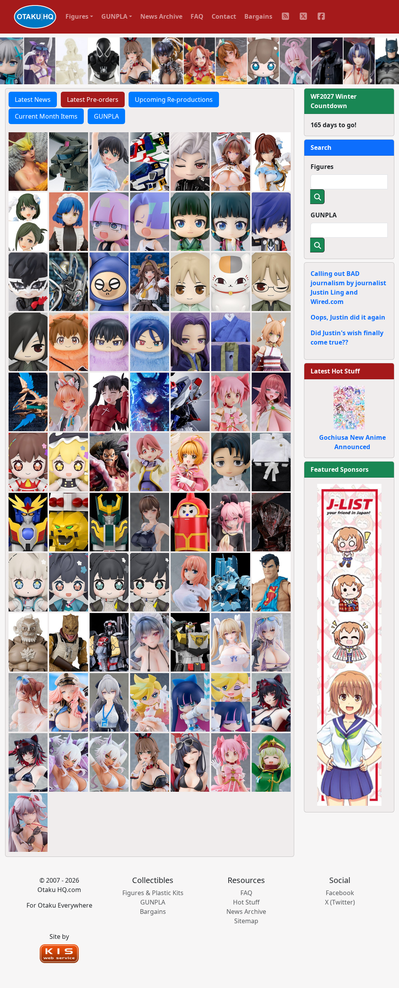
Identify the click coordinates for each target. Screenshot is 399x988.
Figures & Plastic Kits (153, 892)
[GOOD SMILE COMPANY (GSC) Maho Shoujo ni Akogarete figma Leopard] (271, 761)
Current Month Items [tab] (46, 116)
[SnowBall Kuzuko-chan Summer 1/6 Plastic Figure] (28, 821)
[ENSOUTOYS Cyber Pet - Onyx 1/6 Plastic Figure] (271, 701)
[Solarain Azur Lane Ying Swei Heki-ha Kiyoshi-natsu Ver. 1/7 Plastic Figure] (271, 641)
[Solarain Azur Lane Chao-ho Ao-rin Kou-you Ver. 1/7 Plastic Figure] (28, 701)
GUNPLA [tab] (106, 116)
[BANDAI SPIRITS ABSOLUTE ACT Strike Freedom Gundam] (190, 401)
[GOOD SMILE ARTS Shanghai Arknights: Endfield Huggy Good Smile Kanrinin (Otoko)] (149, 581)
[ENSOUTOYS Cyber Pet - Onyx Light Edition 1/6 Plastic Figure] (28, 761)
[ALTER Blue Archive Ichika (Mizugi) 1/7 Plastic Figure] (190, 761)
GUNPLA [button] (114, 16)
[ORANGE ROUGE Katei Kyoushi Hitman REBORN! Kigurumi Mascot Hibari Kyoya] (109, 341)
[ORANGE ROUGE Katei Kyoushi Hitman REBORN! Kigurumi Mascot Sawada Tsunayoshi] (68, 341)
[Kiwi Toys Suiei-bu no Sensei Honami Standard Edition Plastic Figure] (149, 521)
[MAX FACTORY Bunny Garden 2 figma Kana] (149, 761)
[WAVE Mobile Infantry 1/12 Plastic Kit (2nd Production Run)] (68, 160)
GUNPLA (324, 215)
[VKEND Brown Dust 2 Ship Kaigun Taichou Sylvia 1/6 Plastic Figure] (68, 701)
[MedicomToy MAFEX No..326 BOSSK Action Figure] (68, 641)
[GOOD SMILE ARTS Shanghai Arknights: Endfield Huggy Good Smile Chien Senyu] (68, 581)
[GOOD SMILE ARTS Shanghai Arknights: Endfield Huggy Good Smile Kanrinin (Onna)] (109, 581)
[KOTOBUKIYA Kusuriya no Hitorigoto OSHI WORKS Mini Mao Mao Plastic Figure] (190, 221)
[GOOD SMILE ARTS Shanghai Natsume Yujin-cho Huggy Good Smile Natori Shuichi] (271, 281)
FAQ (197, 16)
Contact (224, 16)
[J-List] (349, 644)
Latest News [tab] (33, 99)
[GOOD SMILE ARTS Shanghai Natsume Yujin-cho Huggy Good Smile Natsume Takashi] (190, 281)
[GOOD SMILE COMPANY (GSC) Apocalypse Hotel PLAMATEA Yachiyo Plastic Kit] (149, 461)
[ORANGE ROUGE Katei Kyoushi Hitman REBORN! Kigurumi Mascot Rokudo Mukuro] (149, 341)
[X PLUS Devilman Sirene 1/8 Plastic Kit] (28, 160)
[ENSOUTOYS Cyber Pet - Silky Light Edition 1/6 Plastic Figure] (109, 761)
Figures (322, 166)
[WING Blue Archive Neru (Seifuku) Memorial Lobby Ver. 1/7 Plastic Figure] (68, 401)
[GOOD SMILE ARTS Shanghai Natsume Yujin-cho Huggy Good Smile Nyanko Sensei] (230, 281)
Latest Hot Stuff (335, 371)
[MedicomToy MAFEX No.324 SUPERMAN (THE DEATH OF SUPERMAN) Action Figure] (271, 581)
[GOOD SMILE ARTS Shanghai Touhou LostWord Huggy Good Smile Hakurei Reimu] (28, 461)
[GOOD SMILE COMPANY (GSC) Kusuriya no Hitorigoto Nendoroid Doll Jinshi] (190, 341)
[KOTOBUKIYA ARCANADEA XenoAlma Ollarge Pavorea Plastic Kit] (28, 401)
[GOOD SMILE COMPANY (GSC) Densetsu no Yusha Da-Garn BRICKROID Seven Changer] (109, 521)
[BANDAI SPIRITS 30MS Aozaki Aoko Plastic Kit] (149, 401)
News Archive (161, 16)
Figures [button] (76, 16)
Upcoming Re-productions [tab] (174, 99)
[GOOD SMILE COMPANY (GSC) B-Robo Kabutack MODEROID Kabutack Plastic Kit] (190, 521)
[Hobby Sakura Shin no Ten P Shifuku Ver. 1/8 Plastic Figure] (230, 521)
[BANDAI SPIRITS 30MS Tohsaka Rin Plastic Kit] (109, 401)
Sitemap (246, 921)
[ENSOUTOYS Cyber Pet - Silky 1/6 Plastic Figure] (68, 761)
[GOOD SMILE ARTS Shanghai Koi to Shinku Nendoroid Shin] (190, 160)
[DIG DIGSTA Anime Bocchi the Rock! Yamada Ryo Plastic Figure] (68, 221)
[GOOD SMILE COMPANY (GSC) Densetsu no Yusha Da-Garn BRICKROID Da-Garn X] (28, 521)
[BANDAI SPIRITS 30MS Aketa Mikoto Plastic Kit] (271, 160)
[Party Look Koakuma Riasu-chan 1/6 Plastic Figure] (149, 641)
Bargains (258, 16)
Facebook (340, 892)
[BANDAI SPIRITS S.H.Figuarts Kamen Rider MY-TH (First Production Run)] (68, 281)
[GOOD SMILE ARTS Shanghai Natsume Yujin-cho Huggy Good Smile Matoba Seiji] (28, 341)
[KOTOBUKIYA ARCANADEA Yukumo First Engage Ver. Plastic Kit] (271, 341)
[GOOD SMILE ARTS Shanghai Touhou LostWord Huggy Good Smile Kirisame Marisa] (68, 461)
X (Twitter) (340, 902)
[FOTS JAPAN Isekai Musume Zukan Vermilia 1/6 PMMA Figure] (271, 401)
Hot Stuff (246, 902)
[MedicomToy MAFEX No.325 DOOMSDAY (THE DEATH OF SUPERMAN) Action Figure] (28, 641)
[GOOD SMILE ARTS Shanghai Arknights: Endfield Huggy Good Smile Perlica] (28, 581)
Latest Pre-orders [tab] (92, 99)
